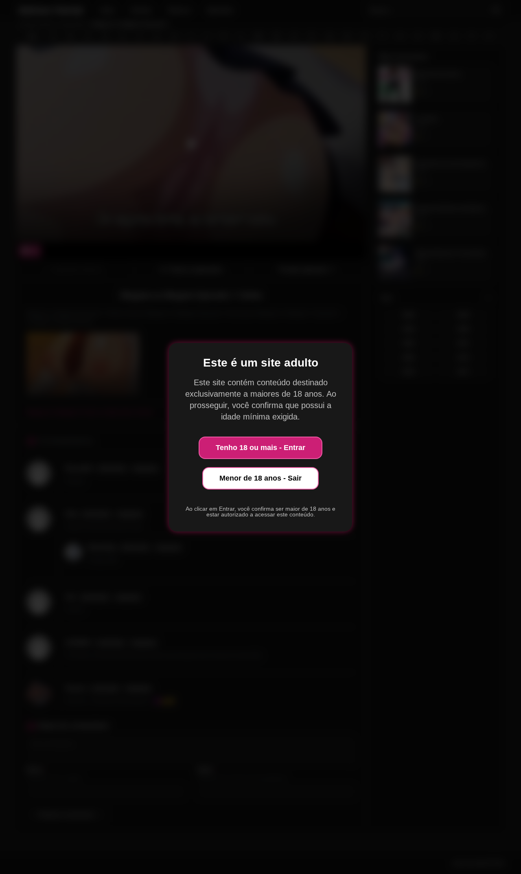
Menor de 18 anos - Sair (260, 478)
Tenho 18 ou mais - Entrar (260, 448)
